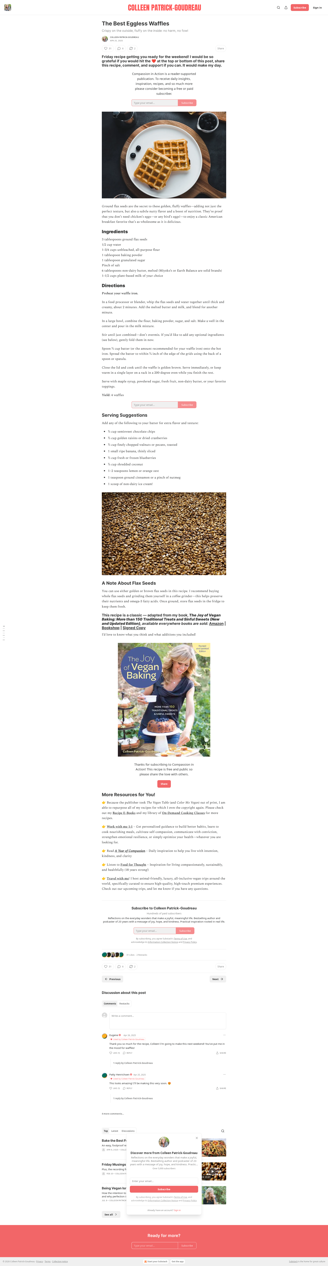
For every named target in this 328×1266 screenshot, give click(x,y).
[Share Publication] (286, 7)
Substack (293, 1261)
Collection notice (60, 1261)
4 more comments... (113, 1113)
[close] (197, 1138)
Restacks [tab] (124, 1003)
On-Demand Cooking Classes (183, 813)
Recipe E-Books (124, 813)
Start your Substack (157, 1261)
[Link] (97, 61)
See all (109, 1214)
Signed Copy (134, 627)
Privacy (39, 1261)
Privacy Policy (190, 1200)
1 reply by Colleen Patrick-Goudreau (133, 1063)
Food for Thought (133, 864)
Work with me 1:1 (120, 826)
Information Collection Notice (163, 1200)
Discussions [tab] (128, 1131)
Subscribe (299, 7)
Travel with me (118, 878)
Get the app (178, 1261)
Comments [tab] (110, 1003)
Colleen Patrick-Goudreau (124, 37)
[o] (212, 1171)
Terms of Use (180, 1197)
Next (215, 979)
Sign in (317, 7)
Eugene (113, 1035)
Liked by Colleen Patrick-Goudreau (128, 1039)
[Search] (278, 7)
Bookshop (111, 627)
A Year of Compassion (130, 850)
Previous (114, 979)
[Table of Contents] (3, 633)
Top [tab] (106, 1131)
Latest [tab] (114, 1131)
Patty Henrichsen (119, 1074)
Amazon (216, 623)
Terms (48, 1261)
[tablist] (116, 1003)
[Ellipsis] (224, 1035)
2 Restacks (141, 954)
